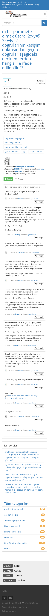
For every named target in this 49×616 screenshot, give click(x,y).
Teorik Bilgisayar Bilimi (14, 520)
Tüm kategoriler (16, 503)
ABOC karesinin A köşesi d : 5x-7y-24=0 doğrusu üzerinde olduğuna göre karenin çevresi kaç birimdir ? (24, 477)
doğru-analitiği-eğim (14, 138)
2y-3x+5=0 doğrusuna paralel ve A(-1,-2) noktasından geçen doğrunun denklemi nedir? (23, 467)
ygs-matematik (11, 151)
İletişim (4, 591)
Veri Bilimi (8, 537)
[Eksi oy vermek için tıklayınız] (5, 84)
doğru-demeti (36, 151)
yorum (20, 179)
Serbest (7, 548)
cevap (9, 179)
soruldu (41, 169)
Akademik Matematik (13, 509)
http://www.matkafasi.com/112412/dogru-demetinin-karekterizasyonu (22, 397)
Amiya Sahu (32, 603)
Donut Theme (8, 603)
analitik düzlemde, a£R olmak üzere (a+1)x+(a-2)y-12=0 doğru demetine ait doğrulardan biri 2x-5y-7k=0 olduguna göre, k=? (22, 456)
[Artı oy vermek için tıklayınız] (5, 81)
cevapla (40, 202)
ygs (24, 151)
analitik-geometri (13, 142)
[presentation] (26, 191)
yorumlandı (34, 199)
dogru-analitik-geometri (16, 147)
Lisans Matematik (12, 526)
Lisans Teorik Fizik (12, 531)
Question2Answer (21, 607)
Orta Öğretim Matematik (25, 166)
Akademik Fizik (11, 515)
